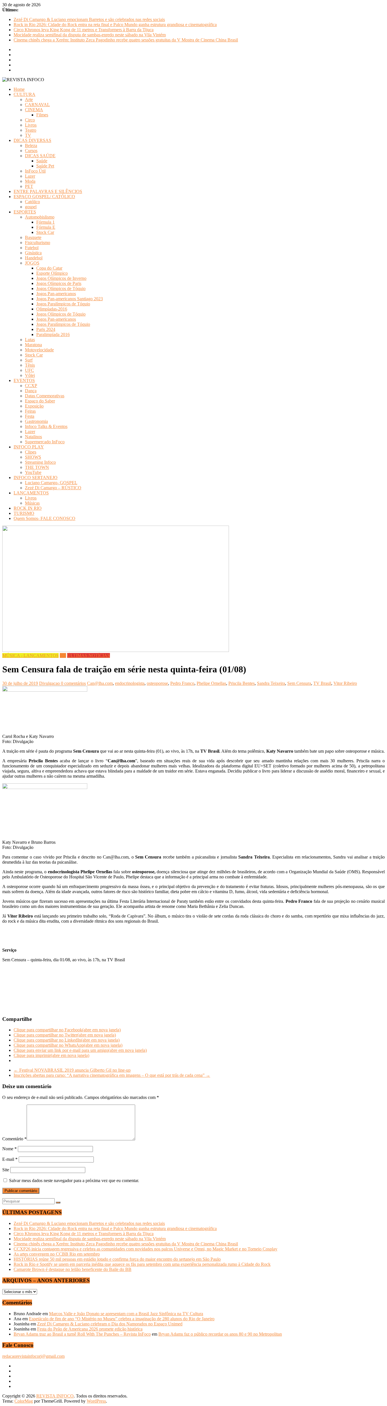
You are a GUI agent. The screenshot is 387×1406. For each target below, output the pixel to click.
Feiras (30, 411)
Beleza (31, 145)
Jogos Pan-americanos (56, 293)
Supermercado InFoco (45, 441)
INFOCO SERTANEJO (36, 477)
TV (28, 135)
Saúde (41, 160)
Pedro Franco (182, 683)
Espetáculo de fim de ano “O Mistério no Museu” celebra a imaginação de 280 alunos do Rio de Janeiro (121, 1318)
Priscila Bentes (241, 683)
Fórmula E (45, 227)
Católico (32, 201)
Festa (29, 416)
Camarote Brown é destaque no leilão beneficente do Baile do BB (72, 1269)
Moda (30, 181)
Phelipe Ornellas (211, 683)
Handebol (33, 257)
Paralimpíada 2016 (53, 334)
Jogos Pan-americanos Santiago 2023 (69, 298)
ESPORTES (25, 211)
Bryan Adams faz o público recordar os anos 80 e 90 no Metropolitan (220, 1334)
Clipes (30, 452)
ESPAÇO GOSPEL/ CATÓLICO (44, 196)
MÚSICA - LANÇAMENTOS (30, 655)
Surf (29, 360)
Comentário (14, 1138)
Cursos (31, 150)
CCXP (31, 385)
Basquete (33, 237)
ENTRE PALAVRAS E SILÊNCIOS (48, 191)
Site (5, 1169)
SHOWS (33, 457)
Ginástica (33, 252)
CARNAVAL (37, 104)
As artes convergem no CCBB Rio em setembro (57, 1254)
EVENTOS (24, 380)
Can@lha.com (100, 683)
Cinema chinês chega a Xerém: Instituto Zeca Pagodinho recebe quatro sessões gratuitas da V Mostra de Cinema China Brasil (126, 39)
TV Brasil (322, 683)
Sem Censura (299, 683)
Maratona (33, 344)
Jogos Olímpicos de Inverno (61, 278)
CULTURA (24, 94)
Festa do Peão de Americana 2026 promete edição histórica (90, 1329)
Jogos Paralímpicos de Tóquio (63, 303)
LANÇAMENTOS (31, 492)
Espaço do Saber (40, 400)
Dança (31, 390)
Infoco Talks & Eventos (46, 426)
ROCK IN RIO (28, 508)
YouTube (33, 472)
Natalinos (33, 436)
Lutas (30, 339)
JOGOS (32, 263)
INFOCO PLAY (29, 446)
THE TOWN (37, 467)
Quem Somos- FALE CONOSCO (44, 518)
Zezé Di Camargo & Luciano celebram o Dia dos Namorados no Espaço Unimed (109, 1323)
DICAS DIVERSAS (32, 140)
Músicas (32, 503)
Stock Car (45, 232)
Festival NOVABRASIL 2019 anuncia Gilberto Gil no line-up (72, 1070)
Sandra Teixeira (271, 683)
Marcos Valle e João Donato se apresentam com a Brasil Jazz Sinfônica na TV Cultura (126, 1313)
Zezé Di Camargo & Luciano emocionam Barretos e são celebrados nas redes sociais (89, 19)
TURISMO (24, 513)
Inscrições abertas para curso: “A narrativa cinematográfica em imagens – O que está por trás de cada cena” (112, 1075)
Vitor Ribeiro (345, 683)
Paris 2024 (45, 329)
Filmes (42, 114)
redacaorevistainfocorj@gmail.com (33, 1356)
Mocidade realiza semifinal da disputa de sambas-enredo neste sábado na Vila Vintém (90, 34)
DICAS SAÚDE (40, 155)
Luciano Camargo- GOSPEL (51, 482)
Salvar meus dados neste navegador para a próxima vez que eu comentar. (74, 1180)
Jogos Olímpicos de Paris (58, 283)
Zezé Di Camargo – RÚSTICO (53, 487)
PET (29, 186)
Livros (31, 125)
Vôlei (30, 375)
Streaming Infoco (40, 462)
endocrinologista (129, 683)
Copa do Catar (49, 268)
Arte (29, 99)
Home (19, 89)
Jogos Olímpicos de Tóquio (61, 288)
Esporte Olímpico (52, 273)
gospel (31, 206)
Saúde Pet (45, 165)
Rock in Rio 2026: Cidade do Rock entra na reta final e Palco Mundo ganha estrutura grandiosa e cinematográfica (115, 24)
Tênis (30, 365)
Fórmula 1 (45, 222)
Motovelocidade (39, 349)
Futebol (32, 247)
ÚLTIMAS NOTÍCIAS (88, 655)
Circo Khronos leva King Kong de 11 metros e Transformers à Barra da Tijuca (84, 29)
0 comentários (73, 683)
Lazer (30, 176)
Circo (30, 119)
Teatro (30, 130)
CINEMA (34, 109)
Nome (9, 1148)
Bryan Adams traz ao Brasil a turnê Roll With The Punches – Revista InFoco (82, 1334)
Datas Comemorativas (44, 395)
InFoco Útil (35, 171)
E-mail (10, 1159)
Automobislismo (39, 217)
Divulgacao (50, 683)
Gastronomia (36, 421)
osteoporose (157, 683)
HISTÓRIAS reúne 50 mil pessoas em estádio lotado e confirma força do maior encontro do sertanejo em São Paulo (117, 1259)
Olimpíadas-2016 (51, 309)
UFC (29, 370)
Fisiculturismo (37, 242)
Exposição (34, 406)
